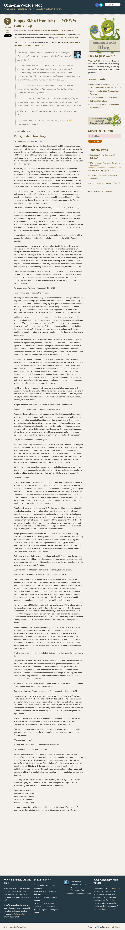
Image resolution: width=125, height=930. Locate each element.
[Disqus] (43, 843)
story (45, 30)
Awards (23, 30)
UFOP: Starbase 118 (69, 37)
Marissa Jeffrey (36, 30)
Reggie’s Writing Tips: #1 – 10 (102, 170)
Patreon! (108, 191)
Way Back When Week (55, 30)
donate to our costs (109, 909)
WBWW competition (56, 34)
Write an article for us (22, 913)
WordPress (98, 927)
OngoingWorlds (94, 60)
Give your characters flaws (44, 903)
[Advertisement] (104, 213)
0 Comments (68, 30)
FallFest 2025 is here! (98, 101)
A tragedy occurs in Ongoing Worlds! (105, 183)
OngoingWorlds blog (23, 5)
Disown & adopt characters (44, 906)
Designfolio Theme (113, 927)
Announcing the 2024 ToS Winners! (104, 97)
